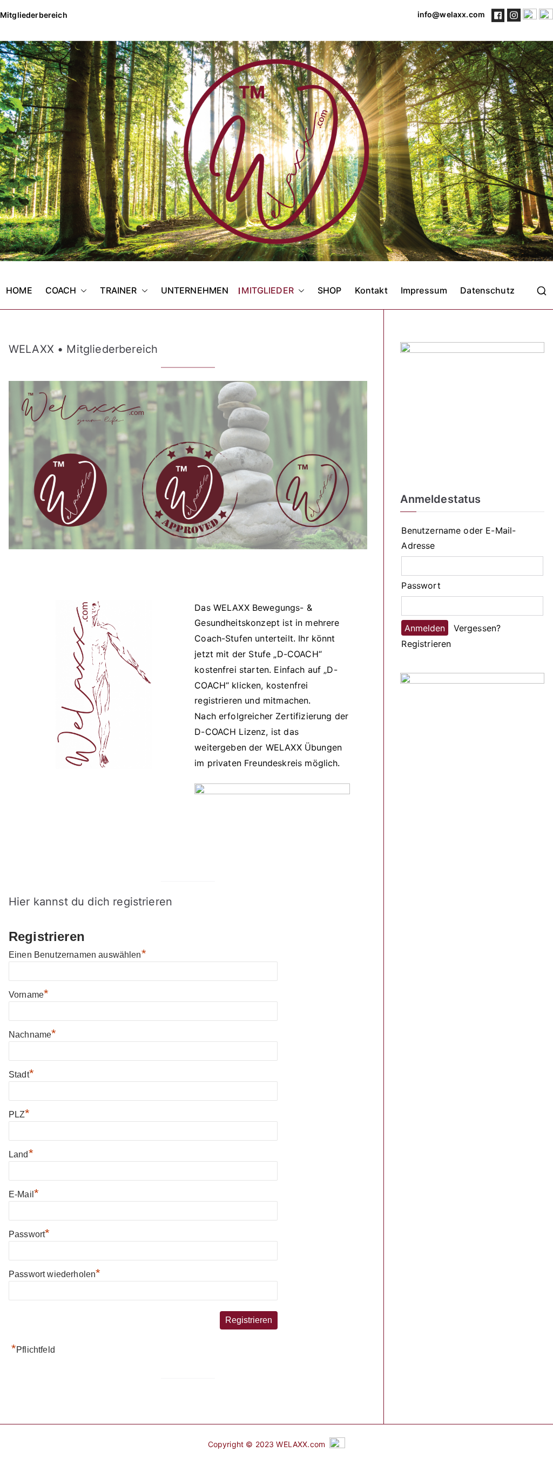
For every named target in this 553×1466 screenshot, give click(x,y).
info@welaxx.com (450, 14)
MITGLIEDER (267, 290)
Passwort (29, 1234)
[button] (81, 290)
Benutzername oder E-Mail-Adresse (458, 538)
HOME (19, 290)
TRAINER (118, 290)
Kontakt (371, 290)
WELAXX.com (300, 1444)
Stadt (21, 1074)
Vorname (29, 994)
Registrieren (426, 643)
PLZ (19, 1114)
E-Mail (24, 1194)
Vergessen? (477, 628)
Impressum (424, 290)
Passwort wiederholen (54, 1274)
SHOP (330, 290)
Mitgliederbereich (34, 14)
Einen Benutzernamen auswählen (77, 954)
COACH (61, 290)
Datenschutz (487, 290)
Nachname (32, 1034)
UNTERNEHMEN (195, 290)
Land (21, 1154)
